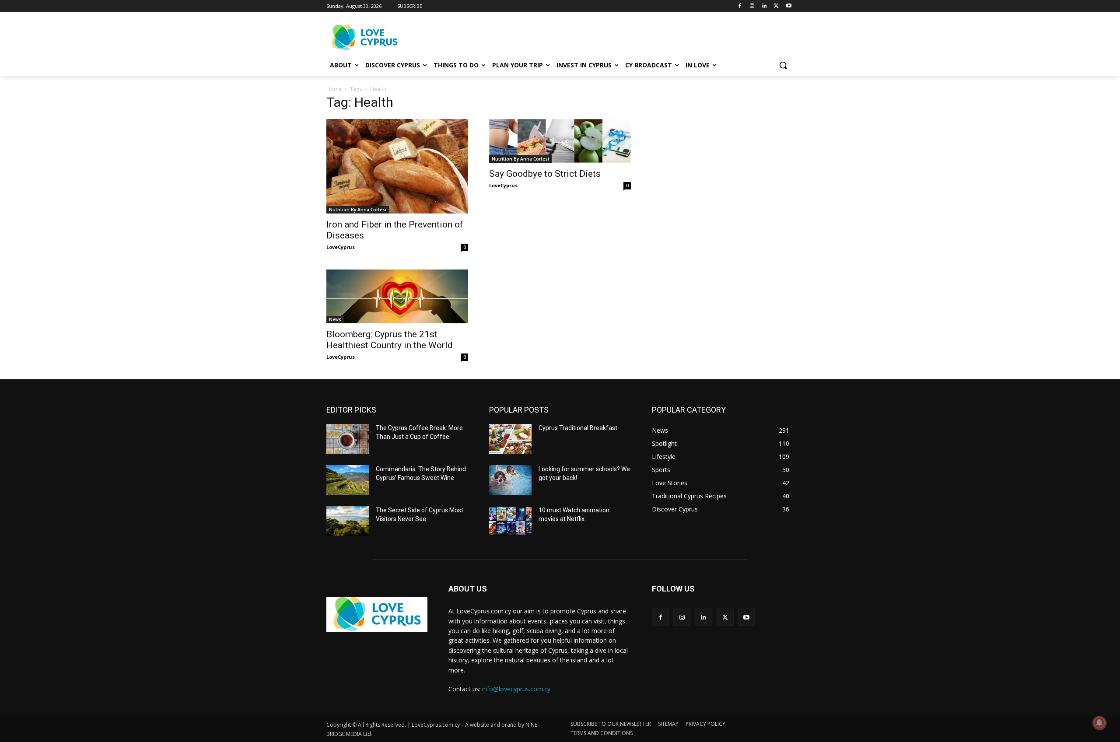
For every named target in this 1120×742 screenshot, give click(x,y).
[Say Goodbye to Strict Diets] (560, 141)
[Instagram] (752, 6)
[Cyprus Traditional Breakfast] (510, 439)
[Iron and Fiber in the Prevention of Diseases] (397, 166)
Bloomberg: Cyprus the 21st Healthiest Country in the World (389, 339)
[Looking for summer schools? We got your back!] (510, 480)
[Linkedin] (765, 6)
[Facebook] (740, 6)
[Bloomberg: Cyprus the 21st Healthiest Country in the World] (397, 296)
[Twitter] (776, 6)
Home (334, 89)
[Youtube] (789, 6)
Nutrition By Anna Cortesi (357, 209)
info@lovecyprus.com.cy (516, 689)
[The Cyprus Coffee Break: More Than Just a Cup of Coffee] (347, 439)
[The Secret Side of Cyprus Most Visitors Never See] (347, 521)
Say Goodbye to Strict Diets (545, 173)
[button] (783, 65)
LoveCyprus (340, 247)
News (335, 319)
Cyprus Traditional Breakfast (578, 427)
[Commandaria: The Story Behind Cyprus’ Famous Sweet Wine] (347, 480)
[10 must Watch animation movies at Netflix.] (510, 521)
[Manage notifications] (1099, 723)
